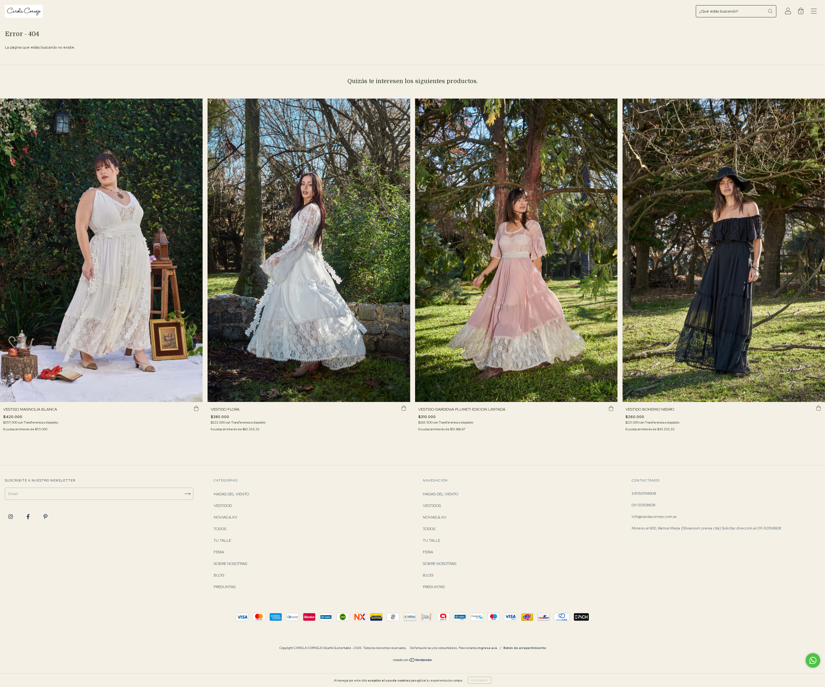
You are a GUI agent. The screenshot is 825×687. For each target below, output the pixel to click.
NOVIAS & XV (225, 517)
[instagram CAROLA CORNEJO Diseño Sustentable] (11, 516)
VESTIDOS (223, 505)
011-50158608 (643, 505)
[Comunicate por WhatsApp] (813, 660)
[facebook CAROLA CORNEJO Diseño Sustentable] (28, 516)
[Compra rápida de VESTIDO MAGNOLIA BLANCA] (196, 408)
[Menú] (813, 12)
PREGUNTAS (225, 586)
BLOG (219, 575)
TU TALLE (222, 540)
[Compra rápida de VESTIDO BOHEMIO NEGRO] (818, 408)
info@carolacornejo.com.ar (654, 516)
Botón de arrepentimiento (524, 648)
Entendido (479, 680)
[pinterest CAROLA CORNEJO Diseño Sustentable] (45, 516)
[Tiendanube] (413, 660)
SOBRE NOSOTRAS (230, 563)
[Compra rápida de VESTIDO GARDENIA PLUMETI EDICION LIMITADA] (611, 408)
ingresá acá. (488, 648)
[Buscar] (770, 10)
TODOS (220, 528)
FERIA (219, 552)
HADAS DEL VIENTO (231, 494)
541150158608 (644, 493)
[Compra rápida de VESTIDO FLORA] (403, 408)
